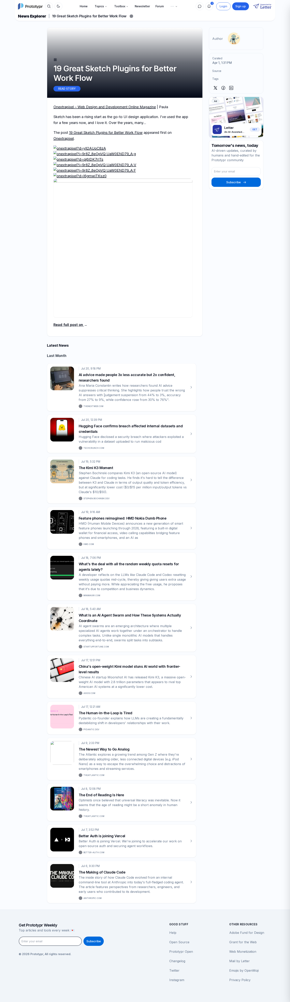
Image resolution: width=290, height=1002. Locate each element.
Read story (67, 88)
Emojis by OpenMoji (244, 970)
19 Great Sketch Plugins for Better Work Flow (106, 132)
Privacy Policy (240, 980)
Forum (159, 6)
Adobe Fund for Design (246, 933)
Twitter (174, 970)
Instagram (176, 980)
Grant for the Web (243, 942)
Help (172, 933)
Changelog (177, 961)
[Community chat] (200, 6)
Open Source (179, 942)
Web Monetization (242, 952)
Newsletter (142, 6)
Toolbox (119, 6)
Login (223, 6)
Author (217, 39)
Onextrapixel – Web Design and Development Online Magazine (104, 107)
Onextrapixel (63, 138)
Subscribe (233, 182)
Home (84, 6)
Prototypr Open (181, 952)
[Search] (49, 6)
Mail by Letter (239, 961)
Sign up (240, 6)
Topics (99, 6)
